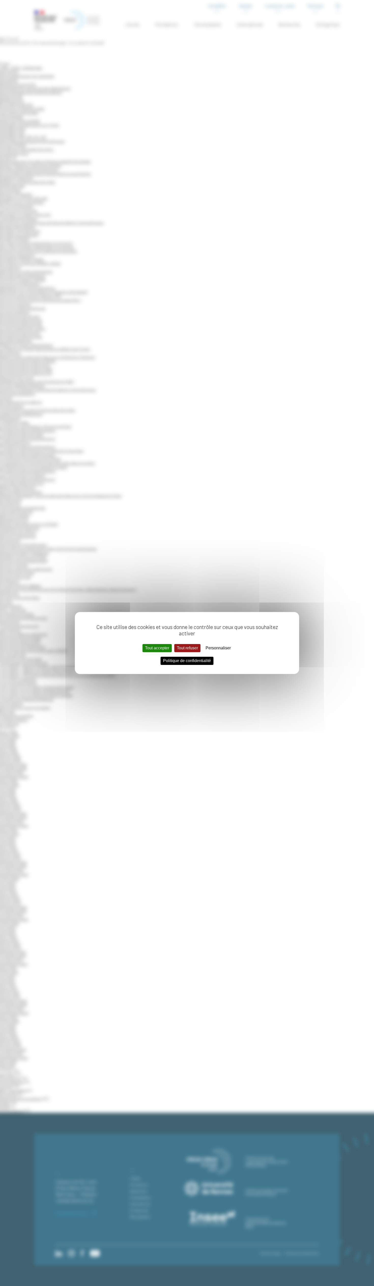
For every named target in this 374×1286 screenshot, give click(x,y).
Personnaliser (218, 648)
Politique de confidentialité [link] (187, 661)
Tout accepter (157, 648)
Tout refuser (187, 648)
